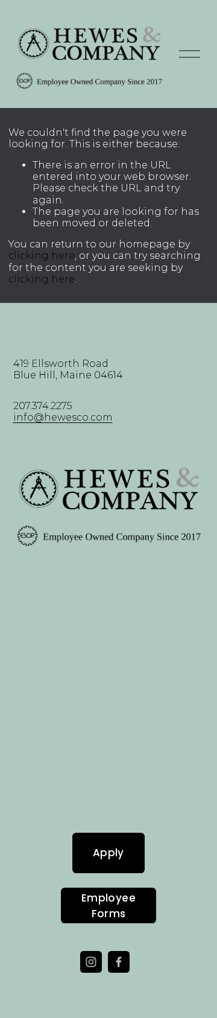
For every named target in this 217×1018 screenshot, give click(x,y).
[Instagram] (91, 962)
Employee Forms (108, 906)
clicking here (41, 255)
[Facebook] (119, 962)
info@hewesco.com (63, 417)
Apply (108, 852)
